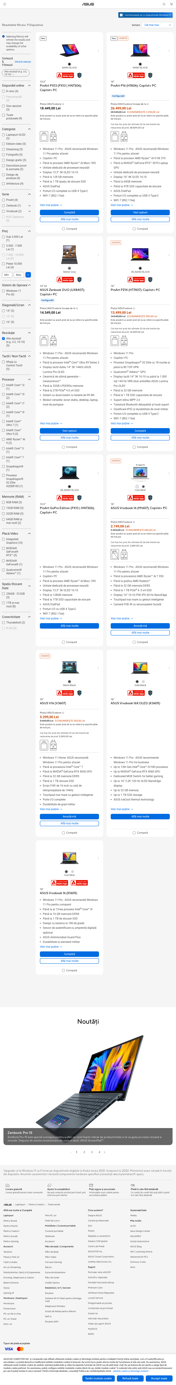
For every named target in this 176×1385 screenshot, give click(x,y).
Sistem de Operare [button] (15, 285)
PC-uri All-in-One (12, 1313)
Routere (49, 1293)
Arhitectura (8, 182)
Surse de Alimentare (55, 1272)
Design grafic (10, 159)
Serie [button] (5, 194)
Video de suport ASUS (99, 1323)
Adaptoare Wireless (55, 1306)
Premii (91, 1231)
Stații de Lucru (52, 1220)
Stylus (6, 1288)
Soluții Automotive (139, 1241)
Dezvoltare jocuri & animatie (13, 166)
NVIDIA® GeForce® (14, 560)
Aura (132, 1267)
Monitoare (8, 1303)
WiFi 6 (48, 1316)
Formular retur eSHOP (99, 1272)
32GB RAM (8, 512)
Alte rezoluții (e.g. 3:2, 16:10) (15, 339)
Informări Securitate (98, 1318)
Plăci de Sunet (52, 1277)
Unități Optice (52, 1282)
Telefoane (50, 1236)
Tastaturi (7, 1252)
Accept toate (159, 1378)
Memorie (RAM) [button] (13, 496)
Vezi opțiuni (140, 212)
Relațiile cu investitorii (99, 1236)
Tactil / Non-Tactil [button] (14, 356)
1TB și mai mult (11, 602)
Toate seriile (54, 1204)
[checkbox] (15, 342)
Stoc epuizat (9, 105)
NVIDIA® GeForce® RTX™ (14, 549)
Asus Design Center (140, 1231)
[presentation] (170, 25)
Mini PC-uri (50, 1215)
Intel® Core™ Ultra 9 (14, 429)
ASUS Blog (136, 1246)
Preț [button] (5, 231)
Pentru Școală (10, 1236)
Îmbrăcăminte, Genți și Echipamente (21, 1272)
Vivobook (7, 210)
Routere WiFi (51, 1321)
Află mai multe (69, 219)
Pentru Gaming (11, 1241)
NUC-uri (7, 1324)
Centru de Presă (96, 1246)
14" (4, 309)
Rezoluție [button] (8, 333)
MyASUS (92, 1329)
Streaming (8, 148)
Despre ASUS (95, 1215)
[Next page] (104, 1152)
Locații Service (95, 1298)
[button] (4, 4)
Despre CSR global (97, 1241)
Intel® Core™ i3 (11, 384)
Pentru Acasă (10, 1220)
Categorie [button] (8, 129)
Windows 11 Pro (12, 290)
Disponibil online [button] (13, 85)
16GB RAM (8, 507)
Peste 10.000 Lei (12, 262)
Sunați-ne (93, 1313)
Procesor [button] (8, 379)
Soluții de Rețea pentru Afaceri (60, 1311)
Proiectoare (9, 1308)
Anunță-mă (140, 625)
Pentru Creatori (11, 1231)
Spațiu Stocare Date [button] (12, 586)
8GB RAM (8, 501)
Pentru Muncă (10, 1226)
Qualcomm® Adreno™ (10, 570)
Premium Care (95, 1287)
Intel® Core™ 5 (11, 447)
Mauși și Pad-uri (11, 1257)
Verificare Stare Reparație (101, 1293)
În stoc (6, 90)
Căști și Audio (10, 1262)
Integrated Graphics (14, 538)
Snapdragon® (10, 465)
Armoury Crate (138, 1262)
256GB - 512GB (11, 592)
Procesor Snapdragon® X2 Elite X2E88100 (12, 476)
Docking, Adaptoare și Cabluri (18, 1277)
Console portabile (54, 1231)
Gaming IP (8, 1293)
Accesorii (49, 1241)
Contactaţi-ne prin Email (100, 1308)
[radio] (69, 64)
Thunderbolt (9, 621)
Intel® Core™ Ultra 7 (14, 420)
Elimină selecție (23, 61)
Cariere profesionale (98, 1220)
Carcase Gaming (53, 1262)
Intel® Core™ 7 (11, 456)
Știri (90, 1225)
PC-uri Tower (10, 1319)
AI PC (133, 1226)
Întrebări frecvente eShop (101, 1282)
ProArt (6, 199)
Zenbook (7, 204)
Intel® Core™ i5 (11, 393)
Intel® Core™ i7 (11, 402)
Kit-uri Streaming (12, 1267)
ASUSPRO (135, 1236)
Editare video (10, 143)
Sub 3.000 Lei (10, 236)
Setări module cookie (98, 1378)
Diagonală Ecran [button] (13, 305)
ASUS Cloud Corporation (101, 1256)
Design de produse (13, 173)
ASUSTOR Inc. (95, 1251)
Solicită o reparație (97, 1277)
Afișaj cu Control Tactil (12, 362)
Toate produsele (11, 114)
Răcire (48, 1267)
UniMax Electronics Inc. (100, 1261)
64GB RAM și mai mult (12, 520)
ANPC (91, 1334)
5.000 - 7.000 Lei (12, 244)
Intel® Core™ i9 (11, 411)
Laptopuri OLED (11, 133)
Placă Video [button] (10, 533)
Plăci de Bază (51, 1252)
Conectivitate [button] (11, 617)
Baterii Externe (11, 1282)
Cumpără (69, 212)
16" (4, 321)
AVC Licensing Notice (141, 1251)
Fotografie (8, 153)
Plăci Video (50, 1257)
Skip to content (4, 10)
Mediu (133, 1215)
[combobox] (158, 25)
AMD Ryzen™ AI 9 (12, 438)
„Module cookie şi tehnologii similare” (131, 1371)
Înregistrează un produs (100, 1303)
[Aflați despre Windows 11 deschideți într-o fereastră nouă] (146, 18)
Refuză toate (130, 1378)
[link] (88, 4)
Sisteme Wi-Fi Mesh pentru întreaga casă (63, 1300)
